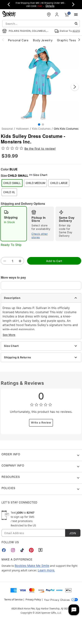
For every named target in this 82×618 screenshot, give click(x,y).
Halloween (22, 128)
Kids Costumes (41, 128)
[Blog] (40, 550)
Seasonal (7, 128)
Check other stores (39, 235)
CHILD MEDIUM (35, 183)
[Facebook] (4, 550)
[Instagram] (13, 550)
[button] (41, 83)
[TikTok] (22, 550)
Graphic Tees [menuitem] (66, 40)
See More (9, 334)
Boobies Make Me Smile (32, 566)
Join (72, 533)
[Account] (57, 14)
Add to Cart (54, 261)
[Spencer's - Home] (9, 14)
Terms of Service (13, 599)
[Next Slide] (75, 87)
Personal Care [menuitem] (18, 40)
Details (50, 5)
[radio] (14, 224)
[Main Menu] (76, 14)
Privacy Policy (33, 599)
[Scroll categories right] (79, 40)
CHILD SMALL (12, 183)
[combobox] (41, 23)
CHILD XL (9, 192)
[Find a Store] (49, 14)
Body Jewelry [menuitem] (42, 40)
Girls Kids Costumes (66, 128)
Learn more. (46, 570)
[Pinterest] (31, 550)
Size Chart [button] (40, 174)
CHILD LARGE (59, 183)
